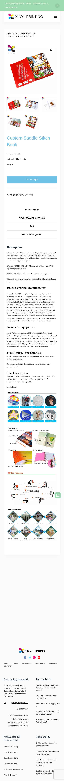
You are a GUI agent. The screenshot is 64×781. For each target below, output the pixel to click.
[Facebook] (25, 657)
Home (5, 663)
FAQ (32, 226)
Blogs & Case (53, 663)
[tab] (32, 210)
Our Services (26, 663)
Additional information (32, 218)
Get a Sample (32, 179)
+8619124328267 (22, 709)
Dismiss (57, 5)
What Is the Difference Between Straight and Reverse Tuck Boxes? (47, 688)
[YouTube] (39, 657)
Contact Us (7, 666)
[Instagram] (34, 657)
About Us (15, 663)
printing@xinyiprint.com (19, 703)
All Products (40, 663)
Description (32, 210)
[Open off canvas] (55, 16)
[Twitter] (29, 657)
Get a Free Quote (32, 234)
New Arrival (26, 195)
